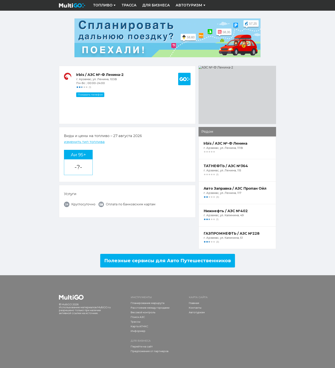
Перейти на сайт (142, 346)
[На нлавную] (71, 297)
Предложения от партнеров (149, 351)
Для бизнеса (156, 5)
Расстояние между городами (150, 307)
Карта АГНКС (139, 326)
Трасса (129, 5)
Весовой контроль (143, 312)
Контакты (195, 307)
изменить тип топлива (84, 142)
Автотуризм (189, 5)
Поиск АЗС (138, 317)
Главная (194, 303)
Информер (138, 330)
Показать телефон (90, 94)
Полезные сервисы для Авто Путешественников (167, 260)
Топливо (102, 5)
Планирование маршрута (147, 303)
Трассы (135, 321)
